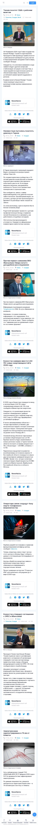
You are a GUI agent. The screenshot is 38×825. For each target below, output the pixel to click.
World (19, 17)
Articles (4, 822)
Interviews (33, 822)
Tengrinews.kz (8, 309)
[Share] (10, 114)
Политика (8, 17)
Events (26, 822)
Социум (14, 17)
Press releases (17, 822)
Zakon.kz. (14, 549)
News (18, 15)
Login (32, 3)
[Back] (34, 814)
